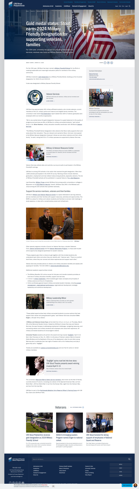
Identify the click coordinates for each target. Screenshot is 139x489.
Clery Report (88, 475)
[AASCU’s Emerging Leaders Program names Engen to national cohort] (69, 423)
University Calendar (90, 468)
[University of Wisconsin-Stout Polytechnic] (17, 461)
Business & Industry (113, 2)
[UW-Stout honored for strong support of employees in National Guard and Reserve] (99, 423)
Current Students (68, 2)
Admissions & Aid (48, 6)
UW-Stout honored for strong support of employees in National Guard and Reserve (99, 438)
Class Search (62, 470)
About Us (91, 6)
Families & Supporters (80, 2)
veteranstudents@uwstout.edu (97, 79)
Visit (120, 6)
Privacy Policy (44, 485)
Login (126, 6)
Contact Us (11, 474)
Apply (116, 6)
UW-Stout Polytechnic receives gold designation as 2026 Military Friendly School (39, 438)
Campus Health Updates (65, 466)
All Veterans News (76, 407)
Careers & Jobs (89, 466)
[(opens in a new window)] (105, 62)
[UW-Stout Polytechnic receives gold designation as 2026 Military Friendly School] (39, 423)
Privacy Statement (19, 474)
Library (87, 470)
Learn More (49, 101)
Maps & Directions (64, 468)
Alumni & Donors (101, 2)
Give (123, 6)
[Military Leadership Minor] (35, 301)
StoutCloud (62, 473)
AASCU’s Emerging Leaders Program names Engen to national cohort (69, 438)
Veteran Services (93, 74)
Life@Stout (67, 6)
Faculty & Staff (91, 2)
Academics (58, 6)
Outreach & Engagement (79, 6)
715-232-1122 (16, 468)
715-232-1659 (93, 77)
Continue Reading (51, 156)
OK (53, 486)
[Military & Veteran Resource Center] (35, 152)
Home (27, 11)
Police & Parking (89, 473)
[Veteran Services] (101, 98)
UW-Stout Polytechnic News (42, 11)
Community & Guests (124, 2)
